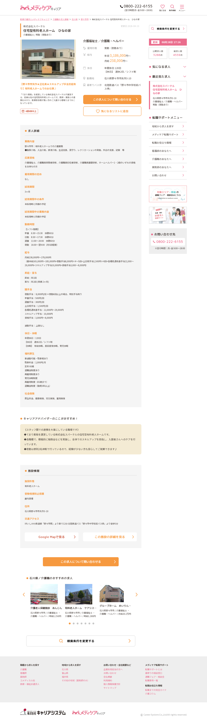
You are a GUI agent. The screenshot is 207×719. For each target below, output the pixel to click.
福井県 (65, 676)
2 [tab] (73, 623)
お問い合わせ (110, 672)
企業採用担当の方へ (113, 669)
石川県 (75, 19)
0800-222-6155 (169, 241)
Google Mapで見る (51, 537)
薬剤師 (23, 676)
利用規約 (108, 680)
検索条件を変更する (80, 641)
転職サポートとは (153, 669)
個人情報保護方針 (112, 684)
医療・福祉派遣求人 (29, 684)
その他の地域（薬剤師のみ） (75, 680)
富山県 (65, 672)
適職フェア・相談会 (154, 676)
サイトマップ (110, 687)
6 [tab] (89, 623)
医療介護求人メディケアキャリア (35, 19)
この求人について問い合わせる (112, 99)
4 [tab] (81, 623)
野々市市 (85, 19)
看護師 (23, 672)
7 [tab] (93, 623)
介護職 (23, 669)
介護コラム (150, 693)
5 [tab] (85, 623)
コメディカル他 (27, 680)
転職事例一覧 (151, 680)
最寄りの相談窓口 (153, 672)
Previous (24, 594)
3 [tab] (77, 623)
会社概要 (108, 676)
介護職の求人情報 (60, 19)
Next (137, 594)
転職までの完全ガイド (155, 689)
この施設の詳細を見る (110, 537)
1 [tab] (69, 623)
